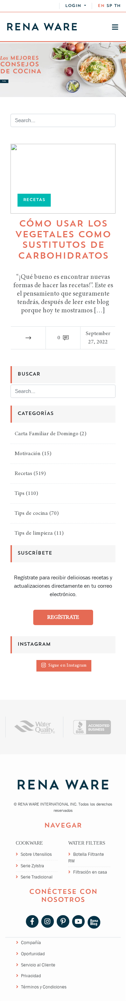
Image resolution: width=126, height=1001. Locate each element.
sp (109, 6)
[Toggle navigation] (115, 27)
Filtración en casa (90, 872)
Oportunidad (33, 954)
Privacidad (31, 976)
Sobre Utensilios (36, 854)
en (101, 6)
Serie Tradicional (36, 877)
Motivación (28, 454)
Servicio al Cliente (38, 965)
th (117, 6)
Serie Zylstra (32, 866)
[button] (75, 6)
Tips (19, 493)
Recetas (23, 473)
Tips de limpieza (34, 533)
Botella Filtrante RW (86, 857)
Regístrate (63, 617)
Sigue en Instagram (67, 665)
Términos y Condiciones (43, 987)
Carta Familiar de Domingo (46, 434)
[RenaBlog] (94, 922)
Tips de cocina (31, 513)
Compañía (31, 943)
